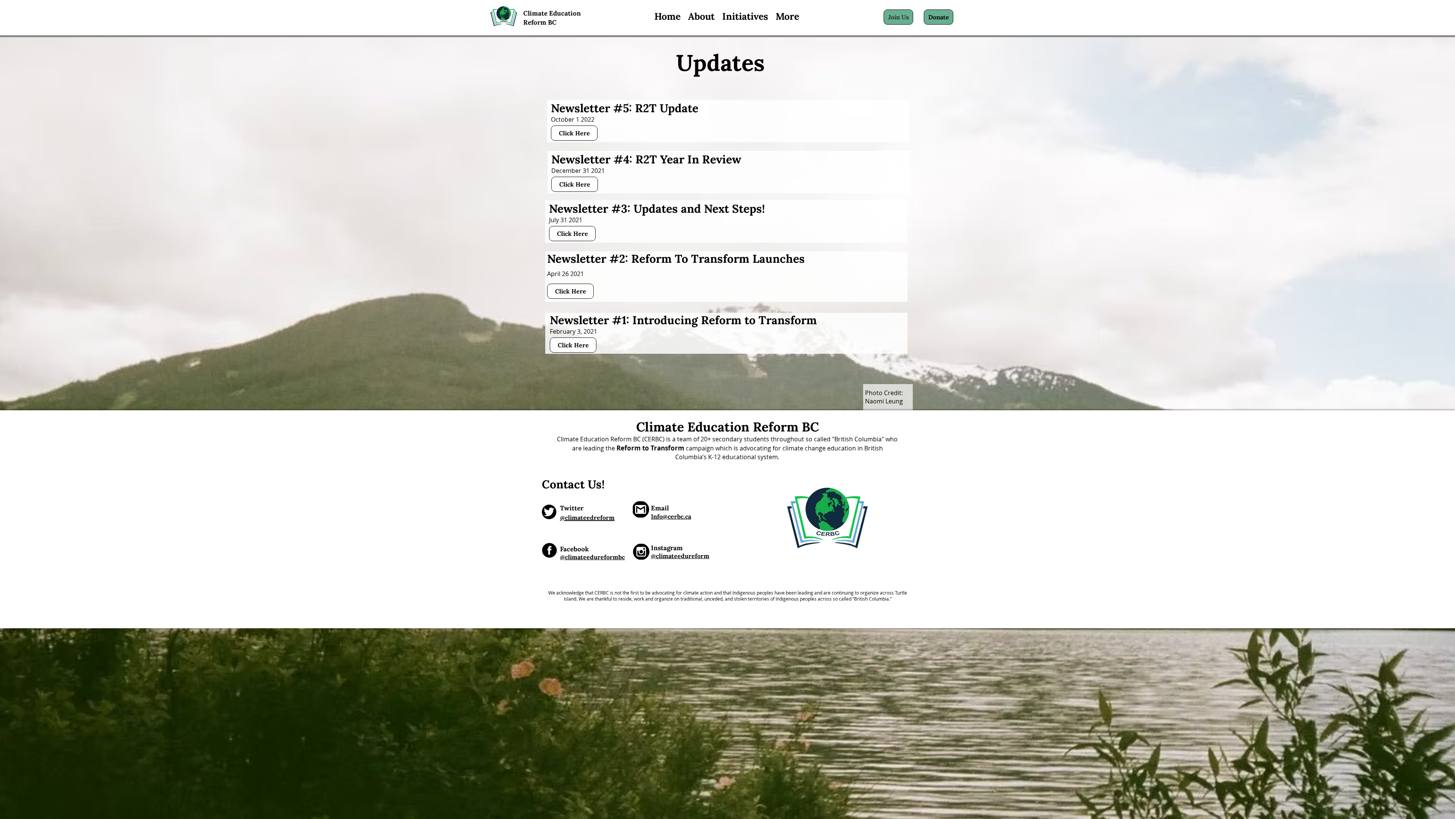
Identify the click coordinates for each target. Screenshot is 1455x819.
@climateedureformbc (592, 557)
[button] (745, 16)
